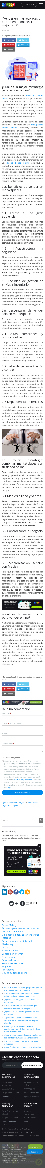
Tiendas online (10, 950)
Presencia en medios (13, 931)
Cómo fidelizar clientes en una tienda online (22, 1047)
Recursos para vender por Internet (20, 928)
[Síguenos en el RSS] (27, 891)
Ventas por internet (12, 953)
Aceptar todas (35, 1147)
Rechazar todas (35, 1152)
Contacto (6, 1097)
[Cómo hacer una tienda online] (7, 4)
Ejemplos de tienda (31, 1097)
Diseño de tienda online (14, 972)
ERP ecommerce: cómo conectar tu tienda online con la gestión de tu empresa (22, 994)
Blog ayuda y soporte (10, 1118)
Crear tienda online (32, 1065)
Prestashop (8, 969)
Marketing (7, 944)
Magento (7, 966)
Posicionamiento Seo (13, 963)
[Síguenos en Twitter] (21, 891)
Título (4, 733)
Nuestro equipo (30, 1118)
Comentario (7, 743)
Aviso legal (26, 1129)
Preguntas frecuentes (10, 1093)
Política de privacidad (23, 779)
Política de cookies (27, 1132)
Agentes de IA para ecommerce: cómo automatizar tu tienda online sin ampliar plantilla (21, 1020)
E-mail (13, 723)
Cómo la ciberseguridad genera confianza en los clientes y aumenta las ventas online (23, 1036)
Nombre (6, 713)
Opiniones (28, 1122)
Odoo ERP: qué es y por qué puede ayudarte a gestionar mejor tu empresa (23, 988)
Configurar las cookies (10, 1162)
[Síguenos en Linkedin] (4, 891)
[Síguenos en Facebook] (16, 891)
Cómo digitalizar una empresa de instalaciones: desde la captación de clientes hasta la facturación (23, 1029)
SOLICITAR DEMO (29, 5)
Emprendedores (10, 960)
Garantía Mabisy (8, 1089)
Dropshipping (9, 957)
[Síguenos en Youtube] (10, 891)
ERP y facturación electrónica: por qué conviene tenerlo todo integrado (20, 1006)
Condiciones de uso (9, 1136)
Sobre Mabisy (9, 925)
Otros (5, 947)
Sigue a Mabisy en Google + (14, 802)
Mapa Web (23, 1136)
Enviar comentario (22, 792)
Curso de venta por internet (17, 941)
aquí (9, 787)
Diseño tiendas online (32, 1093)
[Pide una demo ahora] (22, 702)
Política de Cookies (18, 1154)
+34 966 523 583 (34, 1136)
